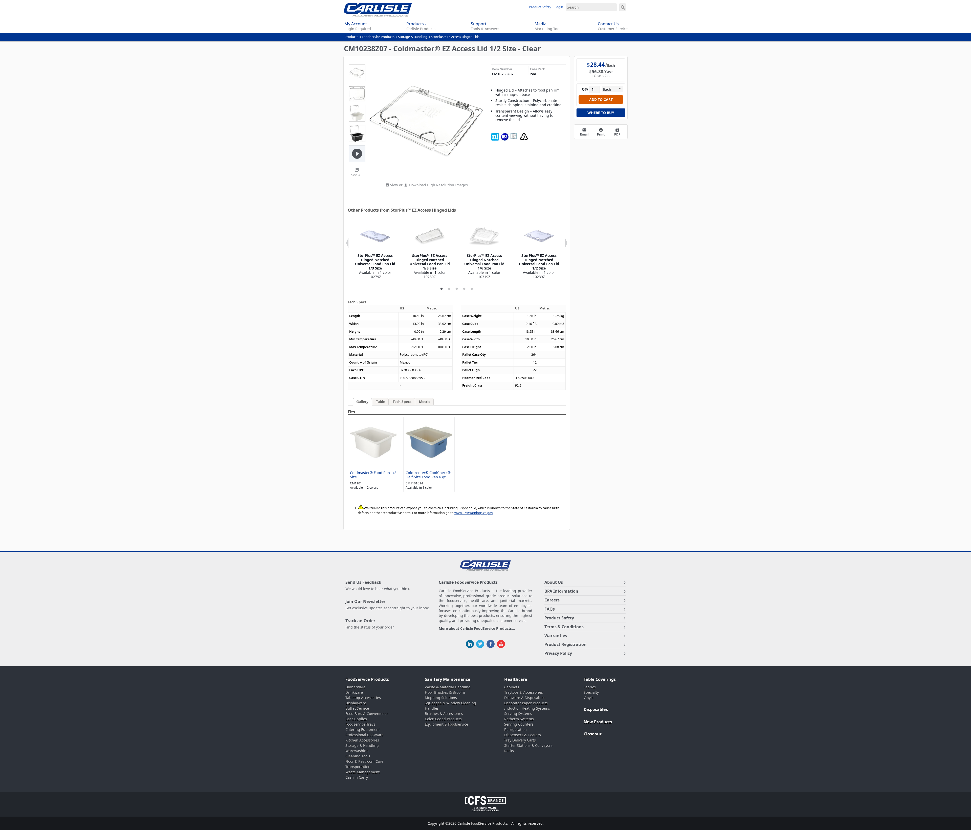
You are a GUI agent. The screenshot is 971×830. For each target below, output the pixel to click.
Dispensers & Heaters (522, 734)
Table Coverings (600, 679)
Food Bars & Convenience (366, 713)
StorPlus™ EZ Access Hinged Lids (455, 37)
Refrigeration (515, 729)
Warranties (555, 635)
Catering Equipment (362, 729)
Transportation (357, 766)
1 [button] (441, 288)
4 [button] (464, 288)
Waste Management (362, 772)
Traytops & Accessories (523, 692)
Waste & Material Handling (448, 687)
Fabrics (590, 687)
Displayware (355, 703)
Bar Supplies (356, 718)
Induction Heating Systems (527, 708)
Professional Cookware (364, 734)
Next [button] (566, 242)
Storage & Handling (412, 37)
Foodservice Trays (360, 724)
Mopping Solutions (441, 697)
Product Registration (565, 644)
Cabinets (511, 687)
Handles (432, 708)
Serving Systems (518, 713)
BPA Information (561, 591)
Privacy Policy (558, 653)
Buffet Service (357, 708)
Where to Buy (600, 112)
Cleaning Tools (357, 756)
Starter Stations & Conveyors (528, 745)
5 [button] (471, 288)
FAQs (549, 609)
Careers (552, 600)
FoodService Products (378, 37)
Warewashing (357, 750)
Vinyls (588, 697)
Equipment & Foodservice (446, 724)
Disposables (596, 709)
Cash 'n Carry (356, 777)
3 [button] (456, 288)
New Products (598, 722)
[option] (375, 250)
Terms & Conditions (564, 627)
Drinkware (354, 692)
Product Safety (540, 7)
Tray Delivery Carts (520, 740)
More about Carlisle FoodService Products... (477, 628)
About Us (553, 582)
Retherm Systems (519, 718)
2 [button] (449, 288)
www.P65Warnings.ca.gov (473, 513)
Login (559, 7)
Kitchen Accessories (362, 740)
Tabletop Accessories (363, 697)
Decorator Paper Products (526, 703)
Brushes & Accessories (444, 713)
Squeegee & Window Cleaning (450, 703)
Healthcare (515, 679)
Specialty (591, 692)
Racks (509, 750)
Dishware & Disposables (524, 697)
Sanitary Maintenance (447, 679)
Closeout (593, 734)
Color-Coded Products (443, 718)
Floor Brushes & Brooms (445, 692)
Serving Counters (519, 724)
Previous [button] (347, 242)
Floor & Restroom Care (364, 761)
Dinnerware (355, 687)
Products (351, 37)
